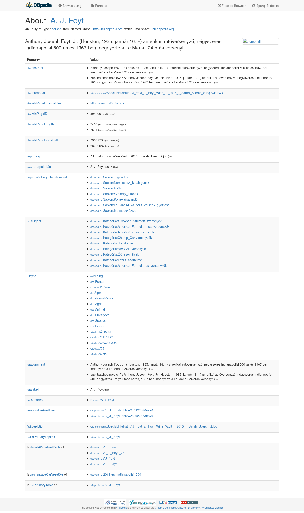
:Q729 (99, 354)
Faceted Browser (233, 5)
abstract (35, 67)
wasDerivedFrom (42, 410)
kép (34, 156)
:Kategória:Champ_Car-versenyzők (121, 237)
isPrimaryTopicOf (41, 436)
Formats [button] (101, 5)
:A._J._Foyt (105, 436)
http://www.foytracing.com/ (108, 103)
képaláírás (39, 166)
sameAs (35, 399)
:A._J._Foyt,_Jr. (107, 452)
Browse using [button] (72, 5)
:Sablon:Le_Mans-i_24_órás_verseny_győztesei (130, 205)
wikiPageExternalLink (44, 103)
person (56, 29)
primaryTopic (41, 484)
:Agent (96, 292)
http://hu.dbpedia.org (108, 29)
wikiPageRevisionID (43, 140)
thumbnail (36, 92)
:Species (98, 320)
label (33, 389)
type (31, 276)
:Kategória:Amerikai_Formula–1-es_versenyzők (129, 226)
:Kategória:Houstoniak (112, 243)
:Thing (96, 276)
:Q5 (97, 348)
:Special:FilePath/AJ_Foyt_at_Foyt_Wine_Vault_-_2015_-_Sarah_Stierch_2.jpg (153, 426)
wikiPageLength (40, 124)
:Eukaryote (99, 315)
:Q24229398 (103, 342)
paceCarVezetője (46, 474)
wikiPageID (37, 113)
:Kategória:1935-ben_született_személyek (126, 221)
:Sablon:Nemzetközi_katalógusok (119, 182)
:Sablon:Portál (106, 188)
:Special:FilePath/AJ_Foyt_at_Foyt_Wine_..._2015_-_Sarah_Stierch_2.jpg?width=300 (158, 92)
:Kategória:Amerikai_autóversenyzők (122, 232)
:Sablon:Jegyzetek (109, 177)
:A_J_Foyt (103, 464)
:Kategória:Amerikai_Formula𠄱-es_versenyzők (128, 265)
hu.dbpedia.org (163, 29)
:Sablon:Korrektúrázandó (114, 199)
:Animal (97, 309)
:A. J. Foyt (102, 399)
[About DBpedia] (38, 5)
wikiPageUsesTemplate (48, 177)
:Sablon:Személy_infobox (114, 193)
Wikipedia (121, 507)
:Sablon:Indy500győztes (113, 210)
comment (36, 364)
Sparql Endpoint (267, 5)
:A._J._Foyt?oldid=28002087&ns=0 (121, 415)
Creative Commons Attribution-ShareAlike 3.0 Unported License (189, 507)
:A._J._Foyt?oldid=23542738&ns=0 (121, 410)
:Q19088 (100, 331)
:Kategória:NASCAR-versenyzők (119, 248)
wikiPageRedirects (45, 447)
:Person (97, 281)
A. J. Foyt (67, 20)
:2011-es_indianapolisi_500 (115, 474)
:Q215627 (101, 337)
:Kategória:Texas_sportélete (116, 260)
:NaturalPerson (102, 298)
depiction (35, 426)
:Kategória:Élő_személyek (114, 254)
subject (34, 221)
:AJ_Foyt (102, 458)
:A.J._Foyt (103, 447)
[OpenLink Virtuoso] (115, 502)
